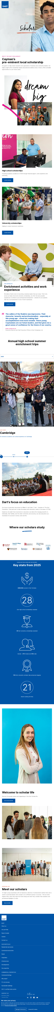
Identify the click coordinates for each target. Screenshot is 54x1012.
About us (4, 926)
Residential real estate (7, 947)
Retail (3, 954)
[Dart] (4, 918)
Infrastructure (5, 961)
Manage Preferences (21, 1009)
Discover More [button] (8, 800)
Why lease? (4, 978)
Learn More (9, 304)
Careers (3, 936)
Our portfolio (5, 929)
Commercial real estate (8, 950)
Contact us (4, 940)
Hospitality (4, 957)
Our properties (5, 968)
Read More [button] (7, 903)
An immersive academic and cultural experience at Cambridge (16, 436)
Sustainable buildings (7, 985)
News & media (5, 933)
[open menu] (51, 4)
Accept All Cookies (32, 1009)
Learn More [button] (7, 180)
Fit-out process (6, 982)
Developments (5, 964)
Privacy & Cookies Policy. (11, 1005)
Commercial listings (6, 975)
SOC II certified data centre (9, 989)
